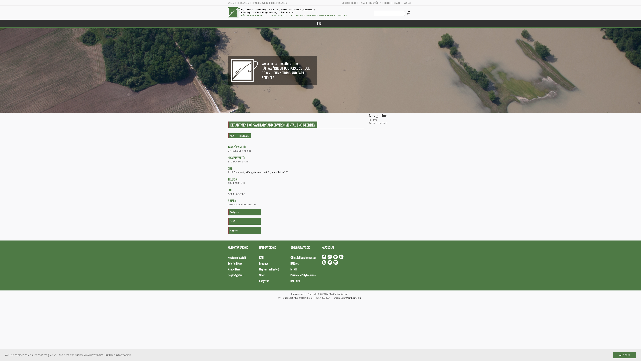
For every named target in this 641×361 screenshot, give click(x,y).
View (232, 135)
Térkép (387, 3)
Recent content (378, 123)
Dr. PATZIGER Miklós (239, 150)
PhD (319, 23)
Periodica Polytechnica (303, 275)
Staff (232, 221)
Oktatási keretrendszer (303, 257)
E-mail (362, 3)
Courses (234, 230)
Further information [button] (118, 355)
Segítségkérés (236, 275)
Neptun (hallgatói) (269, 269)
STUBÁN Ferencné (238, 161)
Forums (373, 119)
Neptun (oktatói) (237, 257)
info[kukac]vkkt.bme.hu (242, 204)
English (397, 3)
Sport (262, 275)
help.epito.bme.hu (279, 3)
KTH (261, 257)
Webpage (234, 212)
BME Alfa (295, 281)
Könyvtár (264, 281)
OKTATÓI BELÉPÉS (349, 3)
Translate (244, 135)
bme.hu (231, 3)
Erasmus (263, 263)
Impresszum (297, 293)
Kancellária (234, 269)
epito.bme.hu (243, 3)
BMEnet (294, 263)
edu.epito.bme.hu (260, 3)
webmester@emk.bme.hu (347, 297)
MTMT (293, 269)
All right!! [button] (624, 354)
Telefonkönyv (374, 3)
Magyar (407, 3)
